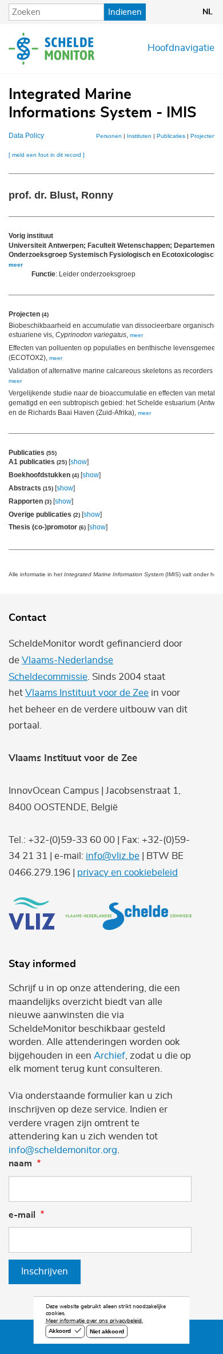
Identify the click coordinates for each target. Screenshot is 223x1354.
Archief (109, 1055)
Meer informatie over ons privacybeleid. (94, 1321)
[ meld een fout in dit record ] (47, 155)
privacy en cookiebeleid (127, 872)
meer (16, 265)
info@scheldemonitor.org (63, 1150)
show (78, 462)
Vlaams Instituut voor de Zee (87, 693)
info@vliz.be (113, 856)
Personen (109, 136)
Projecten (203, 136)
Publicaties (171, 136)
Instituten (139, 136)
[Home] (51, 49)
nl (207, 12)
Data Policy (26, 136)
